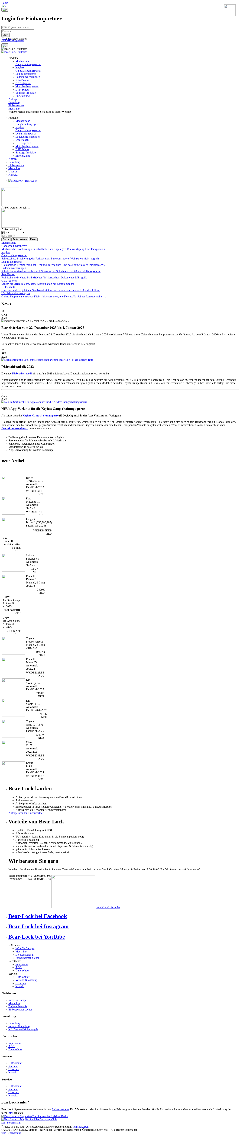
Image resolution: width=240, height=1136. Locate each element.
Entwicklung (22, 95)
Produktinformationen (14, 428)
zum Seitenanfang (11, 1122)
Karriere (13, 1066)
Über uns (13, 171)
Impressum (21, 964)
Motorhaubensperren (26, 86)
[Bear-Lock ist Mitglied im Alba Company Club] (29, 1119)
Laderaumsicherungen (27, 76)
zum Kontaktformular (108, 907)
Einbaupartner (16, 105)
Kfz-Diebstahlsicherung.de (23, 1029)
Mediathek (14, 108)
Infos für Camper (24, 948)
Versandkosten (80, 1126)
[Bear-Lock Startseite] (14, 51)
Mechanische (28, 63)
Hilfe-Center (22, 976)
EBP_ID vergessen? (12, 40)
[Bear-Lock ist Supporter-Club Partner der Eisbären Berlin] (34, 1116)
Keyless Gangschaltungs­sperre (40, 415)
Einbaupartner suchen (27, 957)
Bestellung (14, 102)
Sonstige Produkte (25, 92)
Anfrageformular (17, 812)
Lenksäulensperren (25, 73)
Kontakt (12, 174)
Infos (10, 1112)
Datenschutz (22, 970)
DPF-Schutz (22, 89)
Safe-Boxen (22, 80)
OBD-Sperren (23, 83)
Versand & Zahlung (26, 979)
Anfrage (13, 99)
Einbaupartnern (60, 1109)
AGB (18, 967)
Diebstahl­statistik (22, 373)
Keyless (28, 69)
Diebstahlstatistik (24, 954)
